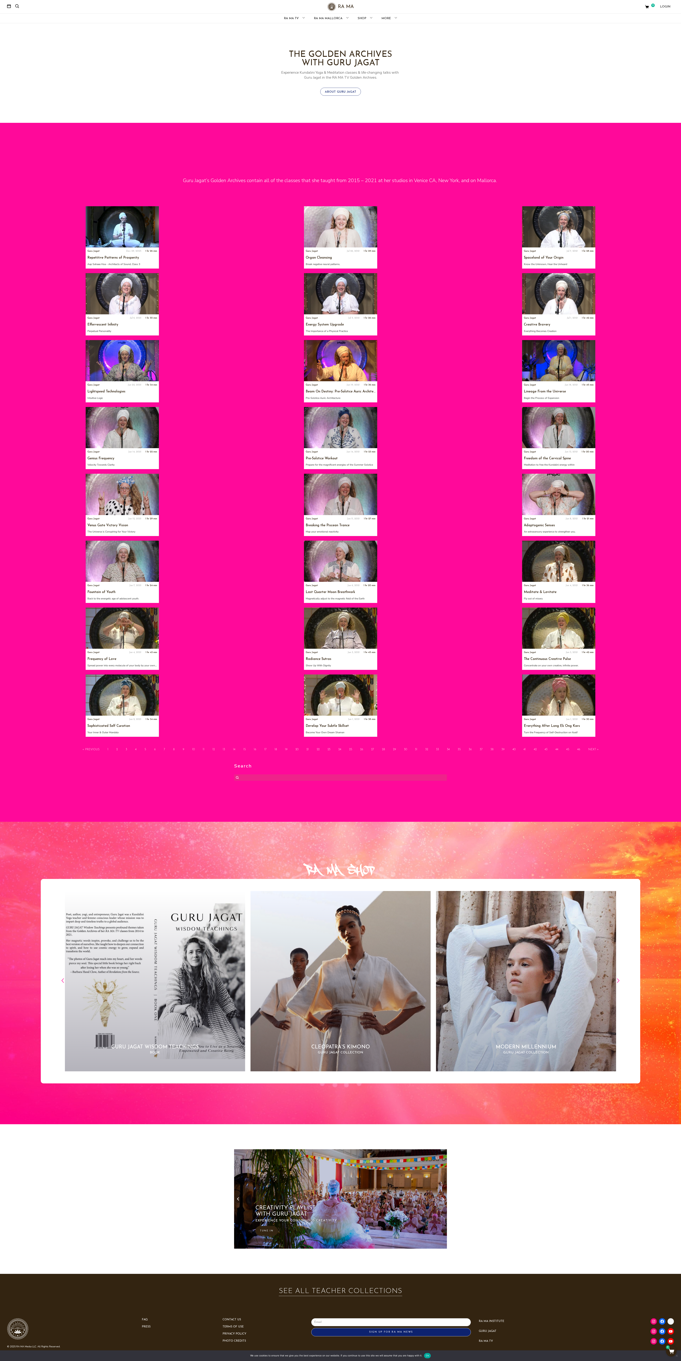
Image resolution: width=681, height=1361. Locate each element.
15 (244, 749)
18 (276, 749)
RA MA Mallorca (328, 18)
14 (234, 749)
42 (535, 749)
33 (437, 749)
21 (307, 749)
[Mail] (671, 1321)
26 (361, 749)
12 (213, 749)
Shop (362, 18)
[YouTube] (671, 1331)
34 (448, 749)
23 (329, 749)
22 (318, 749)
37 (481, 749)
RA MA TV (292, 18)
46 (578, 749)
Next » (593, 749)
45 (567, 749)
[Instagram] (653, 1321)
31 (416, 749)
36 (470, 749)
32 (426, 749)
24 (339, 749)
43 (546, 749)
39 (503, 749)
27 (372, 749)
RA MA (346, 6)
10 (193, 749)
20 (296, 749)
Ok (427, 1355)
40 (514, 749)
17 (265, 749)
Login (665, 6)
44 (556, 749)
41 (525, 749)
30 (405, 749)
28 (383, 749)
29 (394, 749)
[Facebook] (662, 1321)
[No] (676, 1355)
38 (492, 749)
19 (286, 749)
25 (350, 749)
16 (255, 749)
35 (459, 749)
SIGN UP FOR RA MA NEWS (391, 1332)
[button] (62, 981)
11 (203, 749)
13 (224, 749)
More (386, 18)
